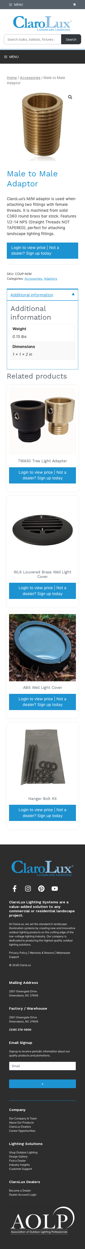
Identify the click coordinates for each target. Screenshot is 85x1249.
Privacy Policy (18, 952)
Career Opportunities (22, 1130)
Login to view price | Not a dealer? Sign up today (35, 250)
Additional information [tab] (31, 295)
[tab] (42, 294)
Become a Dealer (20, 1190)
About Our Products (21, 1122)
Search (71, 39)
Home (12, 78)
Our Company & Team (23, 1118)
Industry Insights (19, 1164)
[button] (70, 97)
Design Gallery (18, 1156)
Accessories (30, 78)
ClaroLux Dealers (20, 1126)
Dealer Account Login (22, 1194)
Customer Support (20, 1169)
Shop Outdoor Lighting (23, 1152)
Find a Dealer (17, 1160)
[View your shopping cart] (74, 4)
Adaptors (50, 278)
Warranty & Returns (42, 952)
